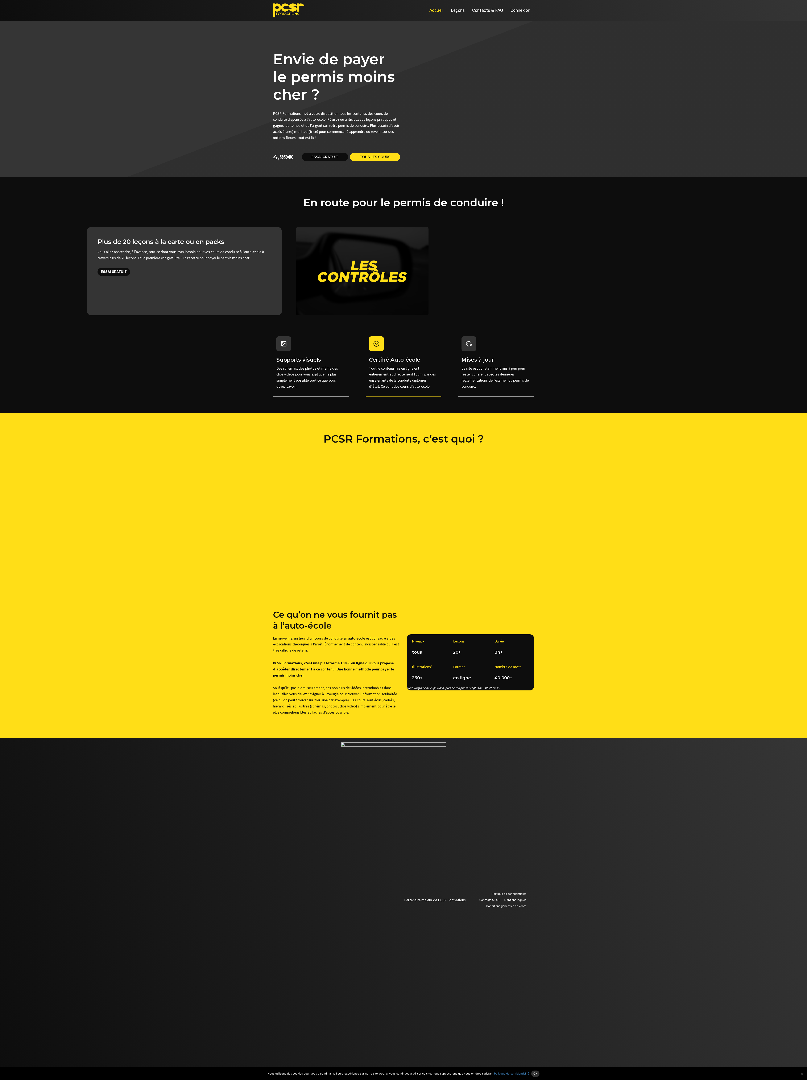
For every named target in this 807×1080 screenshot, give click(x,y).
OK (535, 1073)
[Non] (802, 1074)
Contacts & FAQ (487, 10)
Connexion (520, 10)
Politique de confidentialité (509, 893)
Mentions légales (515, 900)
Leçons (458, 10)
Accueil (436, 10)
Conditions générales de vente (506, 906)
